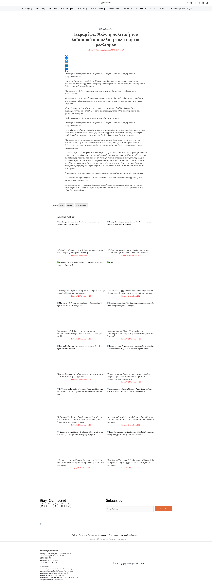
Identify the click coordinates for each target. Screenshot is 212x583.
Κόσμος (124, 296)
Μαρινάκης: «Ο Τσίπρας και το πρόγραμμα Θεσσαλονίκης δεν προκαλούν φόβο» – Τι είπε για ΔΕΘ (79, 333)
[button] (187, 3)
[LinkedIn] (106, 67)
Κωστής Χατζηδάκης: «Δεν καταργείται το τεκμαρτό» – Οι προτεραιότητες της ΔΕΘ (80, 375)
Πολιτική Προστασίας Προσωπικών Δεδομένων (89, 535)
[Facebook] (199, 3)
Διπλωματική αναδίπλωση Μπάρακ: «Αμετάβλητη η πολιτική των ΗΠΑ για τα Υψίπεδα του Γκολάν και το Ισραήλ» (130, 419)
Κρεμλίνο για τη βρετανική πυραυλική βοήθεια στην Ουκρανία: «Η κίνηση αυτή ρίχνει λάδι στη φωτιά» (130, 291)
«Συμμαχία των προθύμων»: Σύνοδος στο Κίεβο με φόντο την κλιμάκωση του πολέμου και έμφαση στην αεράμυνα (80, 462)
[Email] (106, 63)
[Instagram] (195, 3)
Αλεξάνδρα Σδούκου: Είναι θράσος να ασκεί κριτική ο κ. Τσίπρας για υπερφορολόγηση (80, 251)
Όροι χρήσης (113, 535)
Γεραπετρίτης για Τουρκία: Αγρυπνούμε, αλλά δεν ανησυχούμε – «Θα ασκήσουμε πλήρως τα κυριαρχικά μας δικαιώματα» (129, 376)
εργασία (70, 205)
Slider (62, 205)
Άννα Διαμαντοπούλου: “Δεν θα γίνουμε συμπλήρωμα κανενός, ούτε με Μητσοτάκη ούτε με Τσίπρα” (130, 333)
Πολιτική (91, 50)
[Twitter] (191, 3)
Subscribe (163, 508)
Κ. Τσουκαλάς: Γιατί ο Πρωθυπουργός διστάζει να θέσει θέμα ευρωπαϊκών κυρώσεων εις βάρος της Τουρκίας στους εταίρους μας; (79, 419)
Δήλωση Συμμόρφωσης (129, 535)
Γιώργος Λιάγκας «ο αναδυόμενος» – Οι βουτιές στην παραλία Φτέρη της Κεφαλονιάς (81, 291)
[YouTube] (203, 3)
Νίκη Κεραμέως (81, 205)
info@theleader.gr (45, 566)
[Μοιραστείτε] (106, 70)
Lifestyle (74, 296)
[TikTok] (207, 3)
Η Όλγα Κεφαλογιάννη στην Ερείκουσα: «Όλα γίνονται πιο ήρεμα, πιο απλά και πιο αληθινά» (128, 251)
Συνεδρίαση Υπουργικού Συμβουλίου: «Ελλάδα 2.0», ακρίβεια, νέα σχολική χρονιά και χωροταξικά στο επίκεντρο (130, 462)
